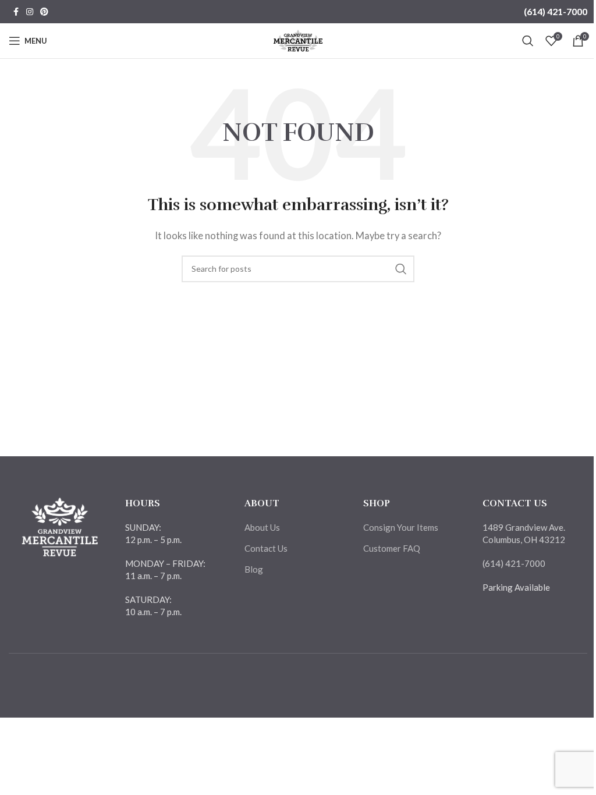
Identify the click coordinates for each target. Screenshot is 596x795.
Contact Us (266, 548)
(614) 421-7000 (555, 11)
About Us (262, 527)
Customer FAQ (391, 548)
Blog (253, 569)
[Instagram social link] (30, 12)
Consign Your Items (400, 527)
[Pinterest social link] (44, 12)
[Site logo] (298, 39)
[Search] (528, 40)
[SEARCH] (401, 268)
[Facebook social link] (16, 12)
